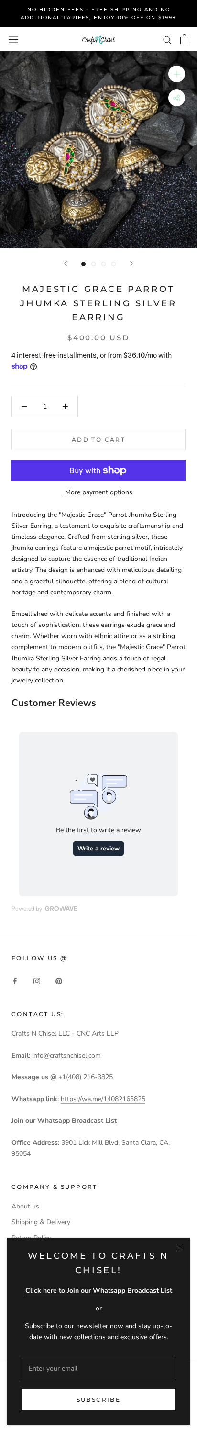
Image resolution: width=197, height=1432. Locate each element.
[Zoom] (176, 74)
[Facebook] (14, 980)
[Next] (131, 263)
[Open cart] (184, 39)
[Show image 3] (103, 264)
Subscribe (99, 1399)
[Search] (167, 39)
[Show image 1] (83, 264)
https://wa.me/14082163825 (103, 1099)
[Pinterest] (58, 980)
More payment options (98, 492)
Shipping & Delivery (40, 1222)
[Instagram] (36, 980)
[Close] (179, 1248)
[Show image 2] (93, 264)
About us (25, 1206)
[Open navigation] (13, 39)
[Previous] (65, 263)
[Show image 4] (113, 264)
